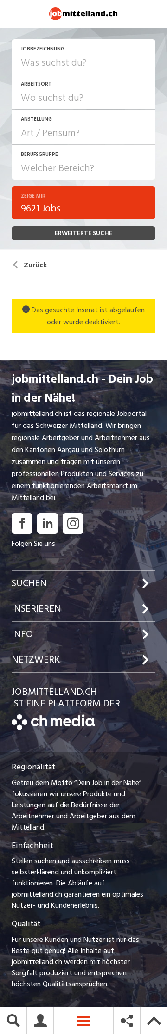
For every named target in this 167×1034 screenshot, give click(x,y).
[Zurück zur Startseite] (53, 728)
